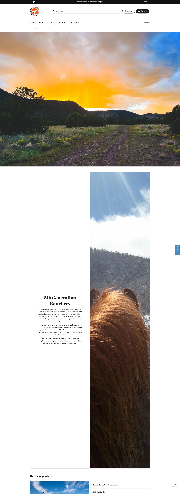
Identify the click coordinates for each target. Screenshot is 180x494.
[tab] (120, 484)
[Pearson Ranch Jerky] (34, 11)
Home (32, 29)
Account (130, 11)
